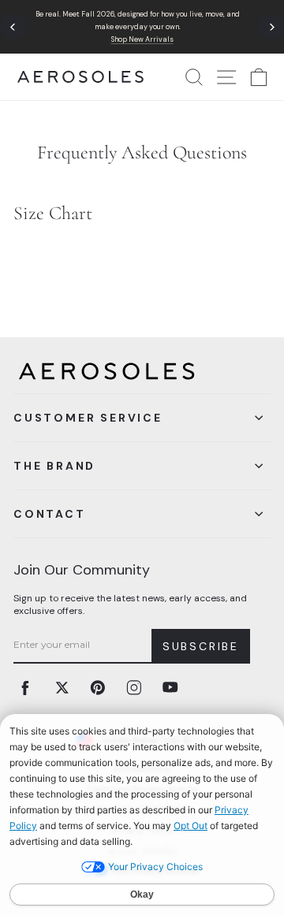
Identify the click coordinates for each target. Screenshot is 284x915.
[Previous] (13, 27)
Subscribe (201, 646)
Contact (49, 514)
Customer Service (88, 418)
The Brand (54, 466)
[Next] (271, 27)
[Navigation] (142, 27)
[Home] (80, 76)
